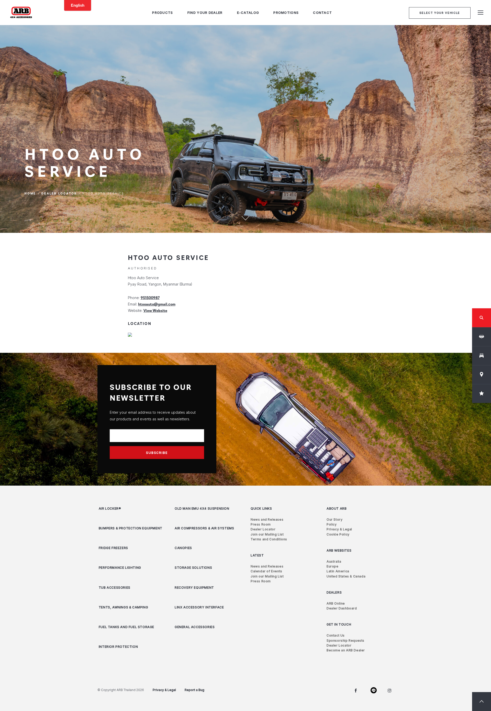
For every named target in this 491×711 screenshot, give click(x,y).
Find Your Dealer (205, 12)
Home (30, 193)
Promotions (286, 12)
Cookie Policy (338, 534)
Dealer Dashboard (342, 608)
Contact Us (336, 635)
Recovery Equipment (194, 587)
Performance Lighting (120, 568)
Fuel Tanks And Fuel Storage (126, 627)
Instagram (389, 690)
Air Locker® (110, 508)
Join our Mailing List (267, 534)
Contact (322, 12)
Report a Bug (194, 690)
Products (162, 12)
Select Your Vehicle (439, 13)
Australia (334, 561)
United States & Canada (346, 576)
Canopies (183, 548)
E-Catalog (248, 12)
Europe (333, 566)
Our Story (334, 519)
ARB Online (336, 603)
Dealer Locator (59, 193)
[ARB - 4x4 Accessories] (21, 12)
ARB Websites (339, 550)
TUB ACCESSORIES (114, 587)
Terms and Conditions (269, 539)
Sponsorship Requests (345, 640)
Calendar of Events (266, 571)
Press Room (261, 524)
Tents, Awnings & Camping (123, 607)
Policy (332, 524)
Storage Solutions (193, 568)
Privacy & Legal (339, 529)
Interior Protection (118, 647)
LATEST (257, 555)
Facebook (356, 690)
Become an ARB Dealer (346, 650)
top (481, 701)
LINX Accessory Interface (199, 607)
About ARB (337, 508)
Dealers (334, 592)
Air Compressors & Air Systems (204, 528)
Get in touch (339, 624)
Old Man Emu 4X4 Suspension (202, 508)
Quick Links (261, 508)
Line (373, 690)
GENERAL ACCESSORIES (195, 627)
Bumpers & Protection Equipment (130, 528)
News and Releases (267, 519)
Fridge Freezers (113, 548)
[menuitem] (162, 12)
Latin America (338, 571)
